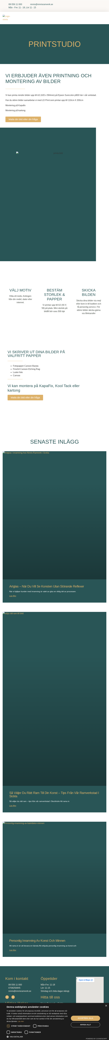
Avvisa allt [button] (85, 1025)
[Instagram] (13, 997)
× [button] (106, 1006)
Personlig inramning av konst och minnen (37, 940)
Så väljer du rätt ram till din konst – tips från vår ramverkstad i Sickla (54, 794)
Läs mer (12, 596)
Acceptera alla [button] (85, 1018)
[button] (103, 18)
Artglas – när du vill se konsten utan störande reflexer (46, 586)
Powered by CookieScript (96, 1038)
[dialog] (54, 1021)
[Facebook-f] (7, 997)
